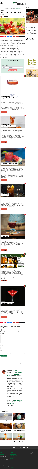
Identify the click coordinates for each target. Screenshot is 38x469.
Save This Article (12, 70)
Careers (11, 452)
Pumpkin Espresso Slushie (19, 430)
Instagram (20, 400)
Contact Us (2, 452)
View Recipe (4, 250)
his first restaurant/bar (18, 391)
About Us (2, 454)
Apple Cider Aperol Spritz (19, 441)
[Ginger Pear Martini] (6, 416)
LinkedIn (16, 400)
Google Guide (19, 401)
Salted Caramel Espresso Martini (5, 431)
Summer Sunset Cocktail (5, 441)
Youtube (13, 401)
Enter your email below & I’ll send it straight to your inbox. (12, 65)
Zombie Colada (16, 420)
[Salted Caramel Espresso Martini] (6, 426)
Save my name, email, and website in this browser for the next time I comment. (13, 353)
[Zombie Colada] (19, 416)
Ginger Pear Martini (4, 420)
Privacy (12, 467)
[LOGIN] (37, 3)
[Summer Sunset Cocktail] (6, 436)
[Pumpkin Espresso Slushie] (19, 426)
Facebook (9, 401)
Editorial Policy (13, 454)
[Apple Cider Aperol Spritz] (19, 436)
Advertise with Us (13, 455)
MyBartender (19, 372)
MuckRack (11, 403)
